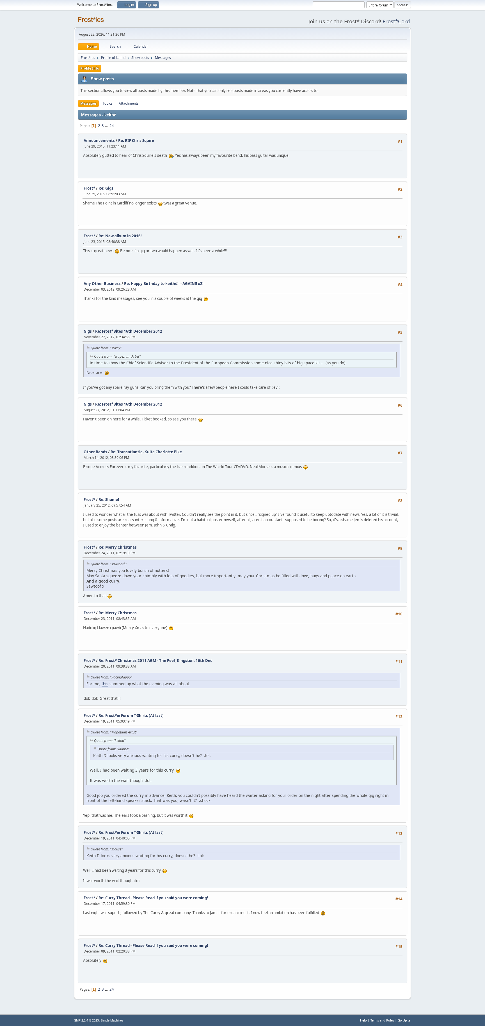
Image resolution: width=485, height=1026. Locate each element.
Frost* (89, 188)
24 (111, 125)
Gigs (88, 331)
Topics (108, 103)
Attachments (129, 103)
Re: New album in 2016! (120, 235)
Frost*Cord (396, 21)
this (105, 683)
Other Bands (95, 451)
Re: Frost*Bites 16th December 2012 (128, 331)
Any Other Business (102, 283)
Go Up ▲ (404, 1020)
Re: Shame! (109, 499)
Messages (88, 103)
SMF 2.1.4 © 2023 (86, 1020)
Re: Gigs (106, 188)
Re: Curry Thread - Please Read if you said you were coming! (153, 897)
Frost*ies (90, 19)
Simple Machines (111, 1020)
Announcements (99, 140)
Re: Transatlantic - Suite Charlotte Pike (146, 451)
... (107, 125)
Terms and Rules (382, 1020)
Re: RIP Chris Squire (136, 140)
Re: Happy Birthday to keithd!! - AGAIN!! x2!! (164, 283)
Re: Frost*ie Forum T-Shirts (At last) (131, 715)
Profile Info (89, 68)
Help (363, 1020)
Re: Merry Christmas (118, 547)
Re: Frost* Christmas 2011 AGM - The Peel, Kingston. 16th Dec (155, 660)
